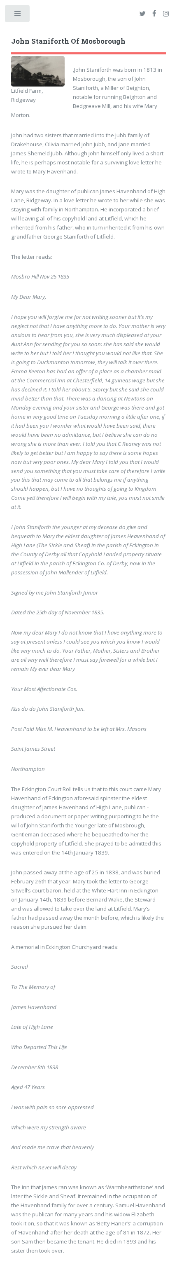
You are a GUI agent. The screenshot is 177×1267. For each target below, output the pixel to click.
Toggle (18, 15)
